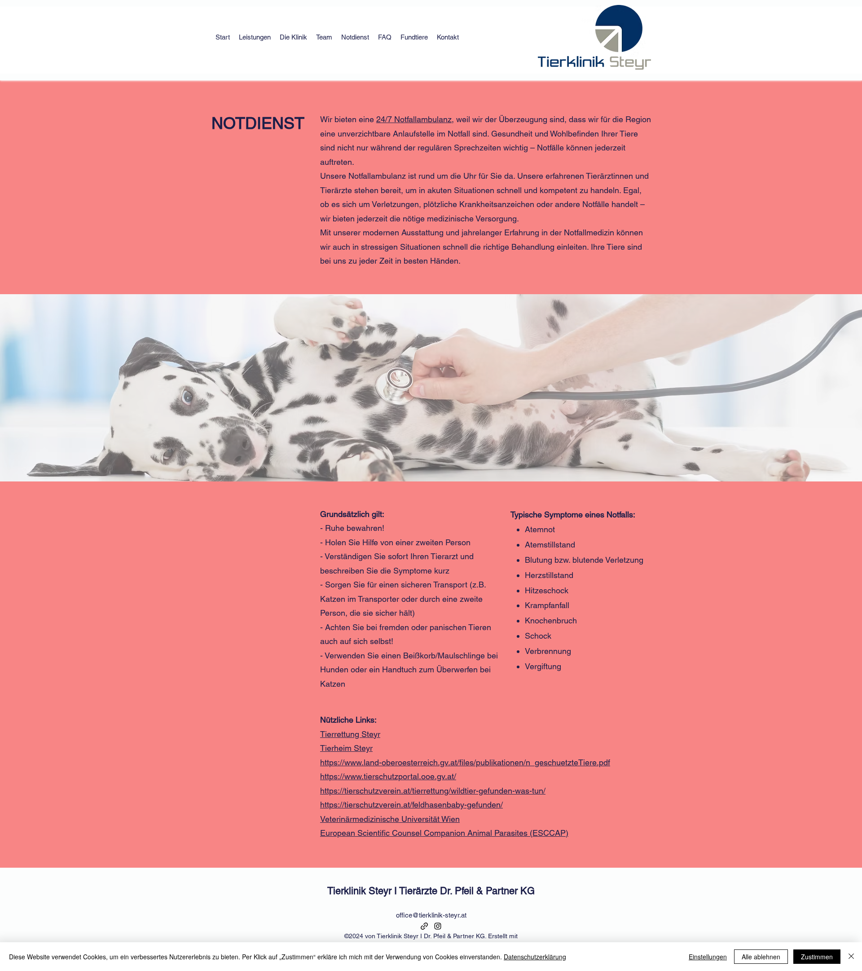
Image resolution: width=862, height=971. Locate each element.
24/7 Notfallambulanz (414, 119)
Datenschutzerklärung (535, 956)
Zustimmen (817, 956)
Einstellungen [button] (708, 956)
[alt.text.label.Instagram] (437, 926)
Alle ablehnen (761, 956)
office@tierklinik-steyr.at (431, 915)
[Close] (851, 956)
